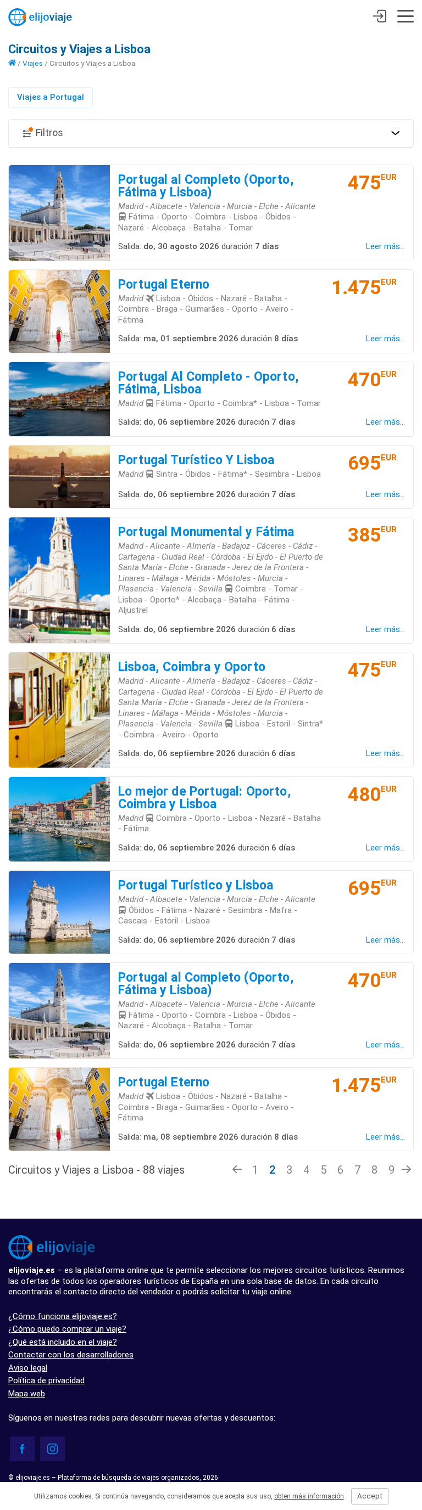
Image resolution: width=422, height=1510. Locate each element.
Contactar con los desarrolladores (71, 1355)
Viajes (33, 63)
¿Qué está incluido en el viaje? (62, 1342)
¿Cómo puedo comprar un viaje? (67, 1329)
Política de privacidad (46, 1380)
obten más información (309, 1496)
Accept (369, 1496)
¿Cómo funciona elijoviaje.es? (62, 1316)
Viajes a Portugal (50, 97)
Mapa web (26, 1394)
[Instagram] (52, 1448)
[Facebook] (22, 1448)
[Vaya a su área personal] (379, 17)
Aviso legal (27, 1368)
